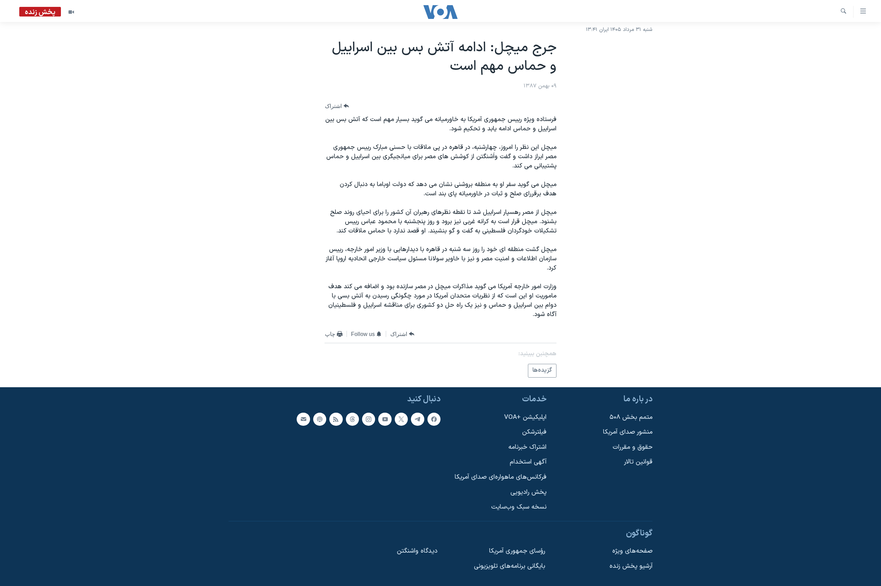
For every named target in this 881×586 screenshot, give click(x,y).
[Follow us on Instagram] (368, 418)
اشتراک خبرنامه (527, 447)
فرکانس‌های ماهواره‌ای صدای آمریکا (500, 477)
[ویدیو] (71, 12)
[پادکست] (319, 418)
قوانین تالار (638, 462)
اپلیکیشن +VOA (525, 417)
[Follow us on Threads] (352, 418)
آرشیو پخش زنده (630, 566)
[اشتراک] (303, 418)
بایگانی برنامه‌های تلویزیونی (509, 566)
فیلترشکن (534, 432)
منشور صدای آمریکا (627, 432)
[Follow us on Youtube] (384, 418)
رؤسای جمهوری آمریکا (517, 551)
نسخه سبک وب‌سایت (518, 507)
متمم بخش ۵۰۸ (630, 417)
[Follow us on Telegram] (417, 418)
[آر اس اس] (335, 418)
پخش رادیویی (528, 492)
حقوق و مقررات (632, 447)
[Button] (337, 106)
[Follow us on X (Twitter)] (401, 418)
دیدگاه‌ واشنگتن (417, 551)
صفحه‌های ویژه (632, 551)
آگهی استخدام (528, 462)
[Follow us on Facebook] (433, 418)
